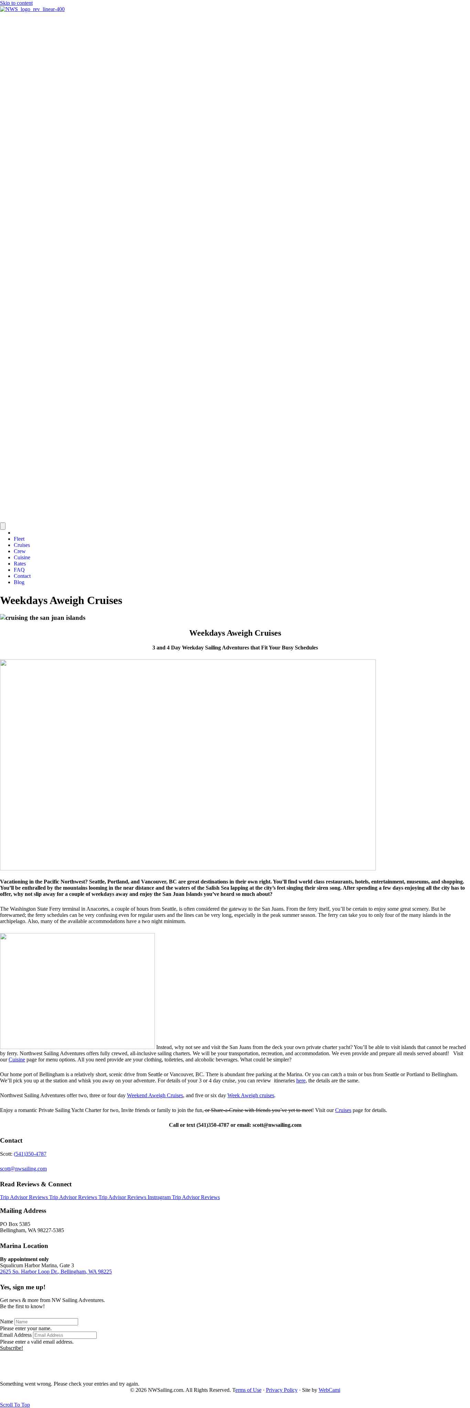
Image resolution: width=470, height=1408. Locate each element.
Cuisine (22, 557)
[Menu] (3, 526)
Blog (19, 582)
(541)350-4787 (30, 1154)
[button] (11, 1348)
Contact (22, 576)
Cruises (22, 545)
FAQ (19, 570)
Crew (20, 551)
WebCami (329, 1390)
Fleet (19, 539)
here (301, 1080)
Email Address (16, 1335)
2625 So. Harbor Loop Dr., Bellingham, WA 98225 (56, 1271)
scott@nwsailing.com (23, 1169)
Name (6, 1321)
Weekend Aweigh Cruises (155, 1095)
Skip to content (16, 3)
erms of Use (248, 1390)
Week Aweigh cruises (250, 1095)
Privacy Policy (282, 1390)
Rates (20, 564)
